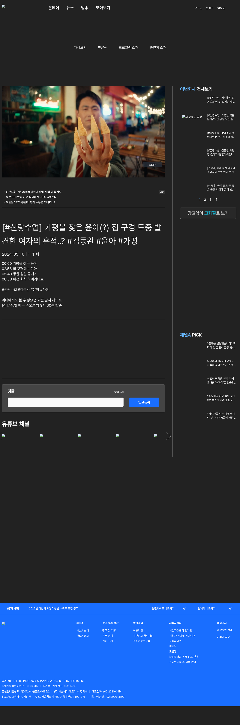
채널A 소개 (82, 630)
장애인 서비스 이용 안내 (182, 662)
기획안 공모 (223, 637)
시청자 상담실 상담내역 (182, 635)
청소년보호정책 (141, 641)
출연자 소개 (158, 47)
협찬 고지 (107, 641)
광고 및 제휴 (109, 630)
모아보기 (103, 7)
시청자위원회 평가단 (180, 630)
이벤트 (173, 646)
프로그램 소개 (128, 47)
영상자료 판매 (224, 630)
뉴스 (70, 7)
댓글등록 (144, 402)
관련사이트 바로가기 (163, 608)
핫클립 (102, 47)
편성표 (210, 8)
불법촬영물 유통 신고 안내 (183, 656)
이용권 (221, 8)
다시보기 (80, 47)
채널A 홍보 (82, 635)
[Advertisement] (137, 348)
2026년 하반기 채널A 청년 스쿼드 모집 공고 (53, 608)
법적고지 (222, 623)
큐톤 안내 (107, 635)
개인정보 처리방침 (143, 635)
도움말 (173, 651)
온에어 (53, 7)
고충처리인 (175, 641)
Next (169, 436)
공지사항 (13, 608)
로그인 (198, 8)
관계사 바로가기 (207, 608)
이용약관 (138, 630)
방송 (84, 7)
